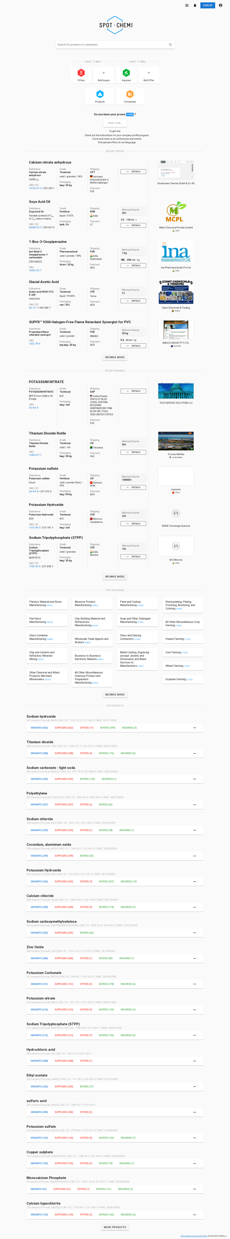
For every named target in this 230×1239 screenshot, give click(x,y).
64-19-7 (33, 307)
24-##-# (33, 491)
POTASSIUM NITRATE (46, 382)
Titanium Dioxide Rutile (47, 433)
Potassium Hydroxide (46, 505)
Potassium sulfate (43, 469)
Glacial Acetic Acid (44, 282)
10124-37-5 (35, 188)
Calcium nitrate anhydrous (50, 162)
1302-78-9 (34, 343)
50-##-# (33, 407)
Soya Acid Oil (39, 202)
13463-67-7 (35, 455)
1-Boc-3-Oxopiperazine (48, 242)
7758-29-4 (34, 566)
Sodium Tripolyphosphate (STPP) (56, 538)
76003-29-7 (35, 270)
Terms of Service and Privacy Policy (194, 1236)
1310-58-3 (34, 527)
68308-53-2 (35, 227)
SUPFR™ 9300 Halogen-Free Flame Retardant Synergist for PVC (80, 322)
